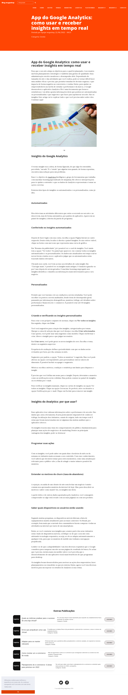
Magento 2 (113, 8)
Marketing (68, 8)
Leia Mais (109, 619)
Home (34, 8)
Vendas (58, 8)
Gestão (49, 8)
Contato (123, 8)
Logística (78, 8)
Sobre (42, 8)
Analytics (52, 177)
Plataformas (90, 8)
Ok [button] (18, 692)
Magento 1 (102, 8)
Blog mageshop (8, 3)
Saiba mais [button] (7, 686)
